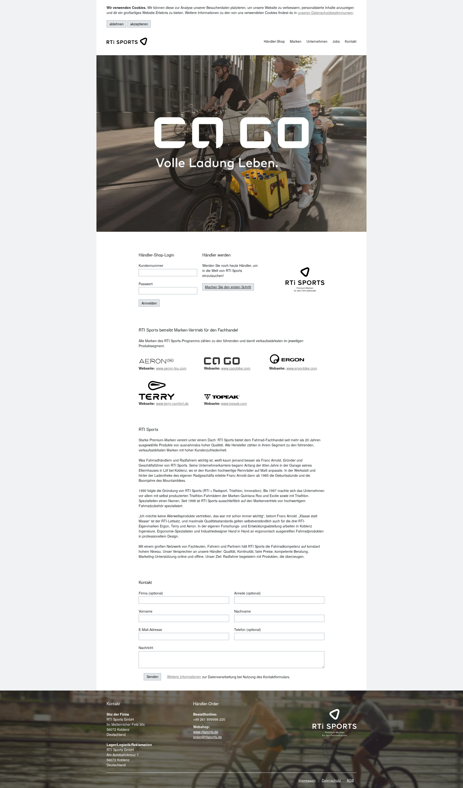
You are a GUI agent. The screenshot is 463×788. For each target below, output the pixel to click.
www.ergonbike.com (301, 368)
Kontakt (350, 41)
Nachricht (146, 647)
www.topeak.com (234, 403)
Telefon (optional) (247, 629)
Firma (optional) (151, 593)
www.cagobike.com (235, 368)
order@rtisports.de (207, 736)
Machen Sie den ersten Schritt (228, 286)
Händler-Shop (274, 41)
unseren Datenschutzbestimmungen (325, 12)
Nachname (242, 611)
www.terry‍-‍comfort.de (172, 403)
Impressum (307, 780)
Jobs (336, 41)
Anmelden (149, 303)
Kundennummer (151, 265)
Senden (152, 676)
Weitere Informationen (184, 676)
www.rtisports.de (205, 731)
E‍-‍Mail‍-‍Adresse (150, 629)
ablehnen (116, 23)
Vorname (145, 611)
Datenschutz (331, 780)
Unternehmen (316, 41)
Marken (295, 41)
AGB (350, 780)
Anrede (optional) (247, 593)
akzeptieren (139, 23)
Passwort (146, 283)
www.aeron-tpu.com (171, 368)
